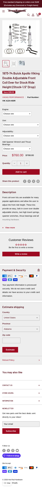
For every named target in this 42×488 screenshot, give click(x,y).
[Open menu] (3, 11)
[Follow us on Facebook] (4, 450)
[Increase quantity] (26, 163)
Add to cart (21, 172)
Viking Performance (13, 97)
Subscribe (11, 431)
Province (6, 324)
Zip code (6, 335)
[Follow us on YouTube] (17, 450)
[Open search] (28, 15)
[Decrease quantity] (14, 163)
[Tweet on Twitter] (33, 181)
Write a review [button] (21, 254)
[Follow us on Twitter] (8, 450)
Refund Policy (8, 360)
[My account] (33, 15)
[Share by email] (38, 181)
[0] (37, 15)
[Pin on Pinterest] (29, 181)
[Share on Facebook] (24, 181)
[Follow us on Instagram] (12, 450)
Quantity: (6, 163)
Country (6, 312)
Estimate (10, 350)
